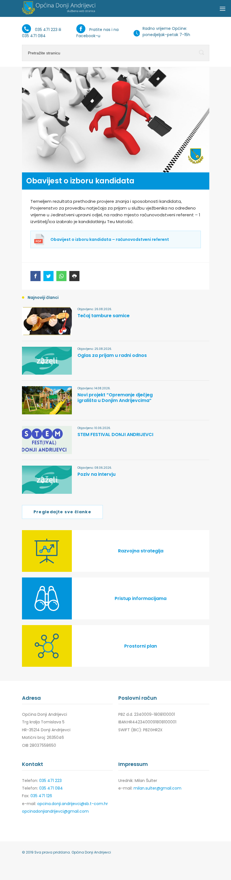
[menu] (222, 8)
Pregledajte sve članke (63, 512)
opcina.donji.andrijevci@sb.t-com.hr (72, 803)
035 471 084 (34, 36)
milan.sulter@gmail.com (157, 788)
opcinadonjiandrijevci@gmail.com (55, 811)
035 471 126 (41, 796)
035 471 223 (46, 29)
